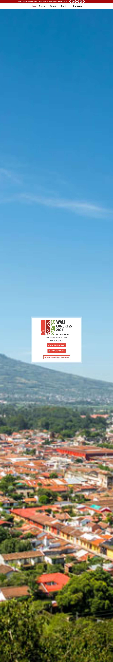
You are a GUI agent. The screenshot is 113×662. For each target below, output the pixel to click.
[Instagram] (78, 1)
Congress (42, 6)
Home (34, 6)
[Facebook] (70, 1)
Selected (53, 6)
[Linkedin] (81, 1)
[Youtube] (76, 1)
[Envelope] (84, 1)
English (63, 6)
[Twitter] (73, 1)
